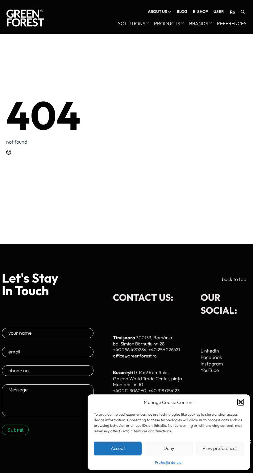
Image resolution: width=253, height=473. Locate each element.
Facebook (211, 357)
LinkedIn (210, 351)
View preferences (219, 448)
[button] (241, 402)
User (219, 12)
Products (167, 24)
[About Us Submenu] (169, 12)
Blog (182, 12)
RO (232, 12)
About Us (157, 12)
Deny (169, 448)
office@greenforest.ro (135, 356)
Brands (198, 24)
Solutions (131, 24)
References (232, 24)
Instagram (212, 364)
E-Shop (200, 12)
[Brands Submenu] (210, 24)
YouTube (210, 370)
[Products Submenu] (182, 24)
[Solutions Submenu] (147, 24)
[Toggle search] (243, 11)
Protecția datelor (169, 462)
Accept (118, 448)
